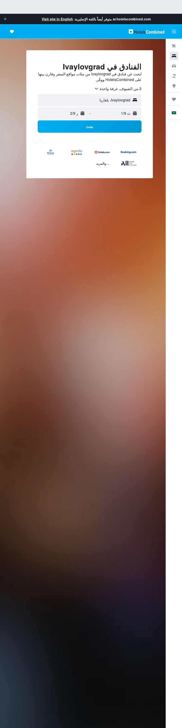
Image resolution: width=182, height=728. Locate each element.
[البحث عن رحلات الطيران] (174, 46)
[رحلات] (174, 99)
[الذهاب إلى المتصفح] (174, 86)
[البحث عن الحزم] (174, 76)
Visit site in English (57, 19)
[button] (5, 19)
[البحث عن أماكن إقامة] (174, 56)
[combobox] (117, 88)
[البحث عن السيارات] (174, 66)
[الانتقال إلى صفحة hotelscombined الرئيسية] (146, 31)
